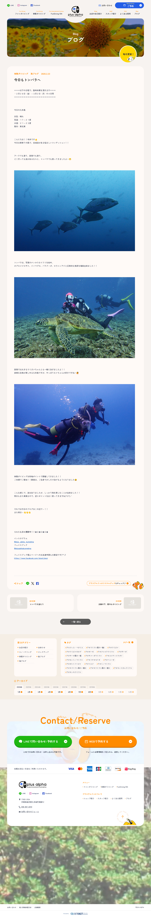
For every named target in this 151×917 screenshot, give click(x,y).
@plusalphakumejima (22, 548)
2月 (29, 692)
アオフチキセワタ (93, 660)
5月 (59, 692)
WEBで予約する (98, 741)
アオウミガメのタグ (73, 651)
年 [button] (19, 687)
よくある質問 (117, 798)
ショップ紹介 (89, 798)
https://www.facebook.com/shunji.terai (31, 558)
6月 (69, 692)
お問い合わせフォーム (30, 811)
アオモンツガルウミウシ (123, 668)
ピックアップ (43, 652)
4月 (49, 692)
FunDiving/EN (122, 787)
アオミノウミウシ (104, 664)
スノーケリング (25, 652)
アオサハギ (122, 651)
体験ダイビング (21, 73)
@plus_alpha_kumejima (24, 541)
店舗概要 (37, 907)
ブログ (128, 798)
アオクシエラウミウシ (106, 651)
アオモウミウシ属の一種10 (76, 668)
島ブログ (41, 656)
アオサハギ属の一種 (73, 656)
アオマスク (89, 664)
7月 (79, 692)
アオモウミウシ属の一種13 (100, 668)
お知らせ (41, 647)
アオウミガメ (113, 647)
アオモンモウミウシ (73, 672)
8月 (89, 692)
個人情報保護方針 (25, 907)
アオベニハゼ (109, 660)
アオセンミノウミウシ (74, 660)
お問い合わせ (107, 5)
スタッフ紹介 (103, 798)
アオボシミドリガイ (73, 664)
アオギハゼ (89, 651)
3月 (39, 692)
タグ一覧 (126, 642)
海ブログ (35, 73)
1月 (19, 692)
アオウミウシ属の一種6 (95, 647)
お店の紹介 (23, 647)
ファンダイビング (91, 787)
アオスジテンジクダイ (114, 656)
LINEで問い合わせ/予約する (40, 741)
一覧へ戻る (76, 621)
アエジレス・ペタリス (74, 647)
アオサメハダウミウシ (93, 656)
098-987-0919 (26, 807)
